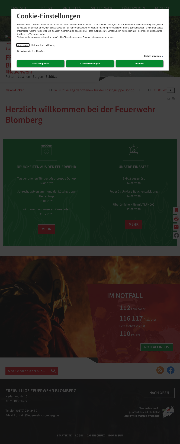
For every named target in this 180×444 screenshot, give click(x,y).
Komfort (40, 51)
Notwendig (26, 51)
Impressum (23, 45)
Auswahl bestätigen (90, 63)
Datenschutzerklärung (43, 45)
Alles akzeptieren (40, 63)
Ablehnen (139, 63)
